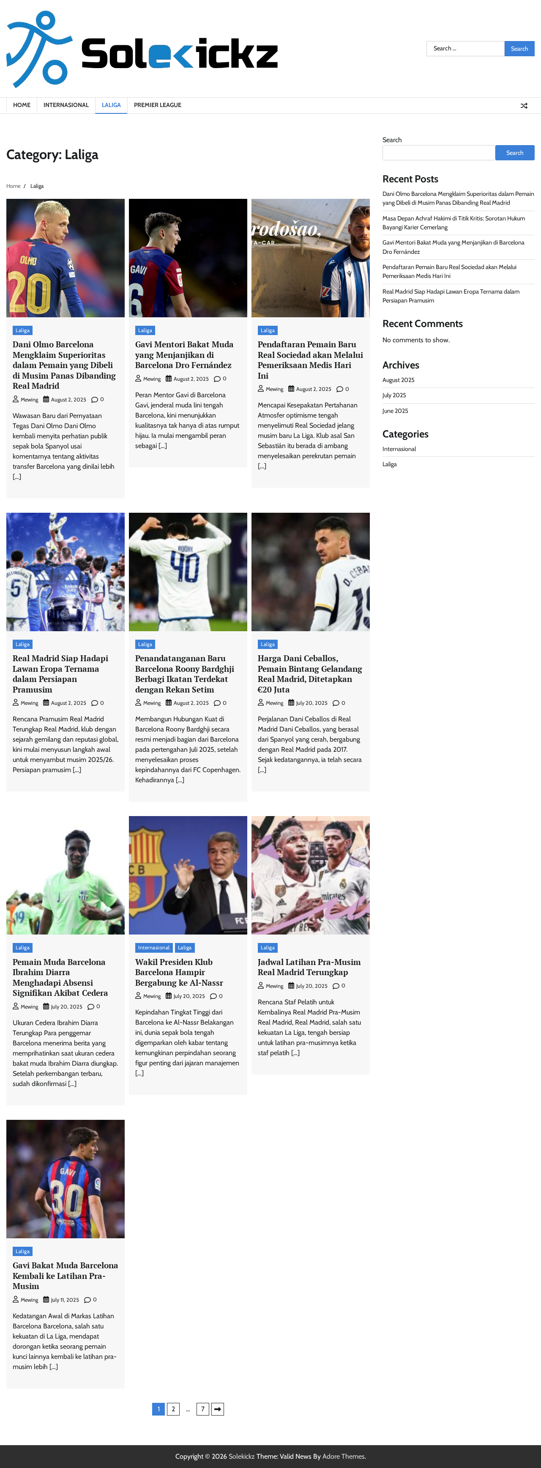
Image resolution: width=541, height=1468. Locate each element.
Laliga (111, 105)
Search (392, 140)
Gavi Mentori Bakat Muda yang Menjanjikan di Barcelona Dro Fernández (184, 354)
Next (217, 1409)
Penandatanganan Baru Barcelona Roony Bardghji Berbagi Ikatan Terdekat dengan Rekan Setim (184, 674)
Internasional (66, 105)
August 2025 (399, 380)
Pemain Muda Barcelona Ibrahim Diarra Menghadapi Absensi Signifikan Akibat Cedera (60, 977)
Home (21, 105)
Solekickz (242, 1456)
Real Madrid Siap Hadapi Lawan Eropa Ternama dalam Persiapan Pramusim (60, 674)
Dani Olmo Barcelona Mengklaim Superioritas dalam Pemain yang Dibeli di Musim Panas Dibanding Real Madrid (64, 365)
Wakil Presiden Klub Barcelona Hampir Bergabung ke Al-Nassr (179, 972)
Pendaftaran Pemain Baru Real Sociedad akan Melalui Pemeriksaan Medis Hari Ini (310, 360)
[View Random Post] (524, 105)
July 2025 (394, 395)
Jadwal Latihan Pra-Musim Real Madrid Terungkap (309, 967)
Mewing (29, 399)
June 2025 (395, 411)
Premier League (157, 105)
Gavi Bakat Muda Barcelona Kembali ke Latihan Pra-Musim (65, 1275)
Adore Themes (343, 1456)
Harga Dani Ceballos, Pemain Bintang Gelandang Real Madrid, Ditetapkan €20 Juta (310, 674)
